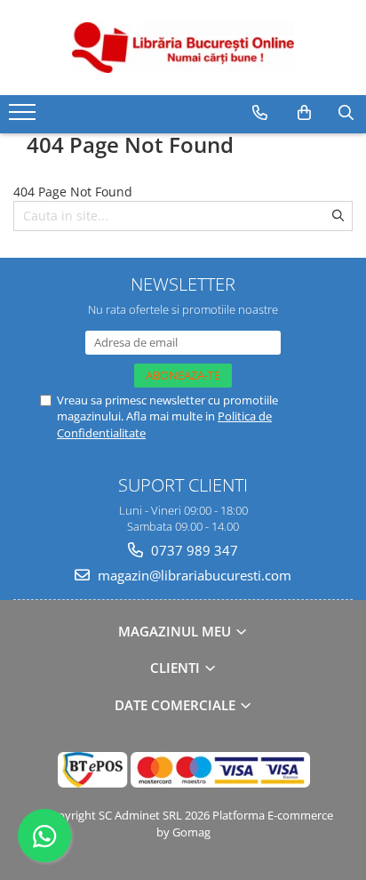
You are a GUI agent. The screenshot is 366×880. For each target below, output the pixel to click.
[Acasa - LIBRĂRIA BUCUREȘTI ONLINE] (183, 47)
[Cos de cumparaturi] (304, 113)
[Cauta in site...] (346, 113)
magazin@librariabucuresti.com (192, 575)
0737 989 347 (192, 550)
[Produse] (24, 117)
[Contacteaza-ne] (260, 113)
